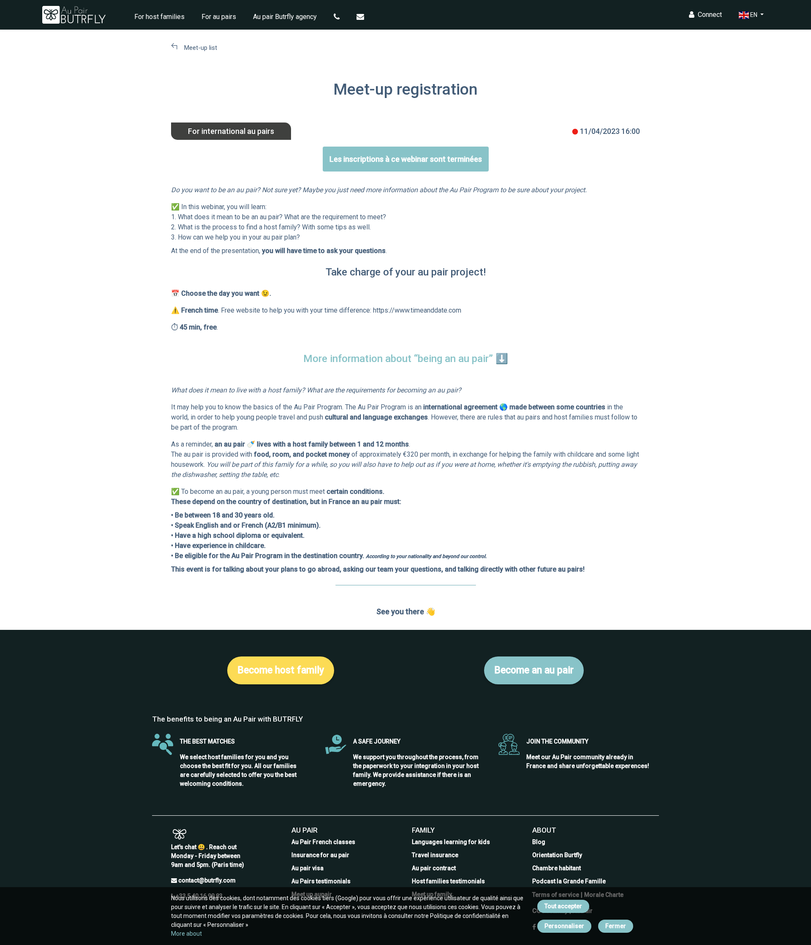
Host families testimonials (448, 881)
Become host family (280, 670)
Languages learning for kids (451, 842)
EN (754, 14)
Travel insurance (435, 855)
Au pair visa (307, 868)
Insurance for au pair (320, 855)
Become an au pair (534, 670)
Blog (538, 842)
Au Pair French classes (323, 842)
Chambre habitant (556, 868)
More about (186, 933)
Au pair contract (434, 868)
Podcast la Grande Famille (569, 881)
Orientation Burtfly (557, 855)
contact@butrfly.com (207, 880)
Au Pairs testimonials (321, 881)
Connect (710, 15)
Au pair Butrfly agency (285, 17)
